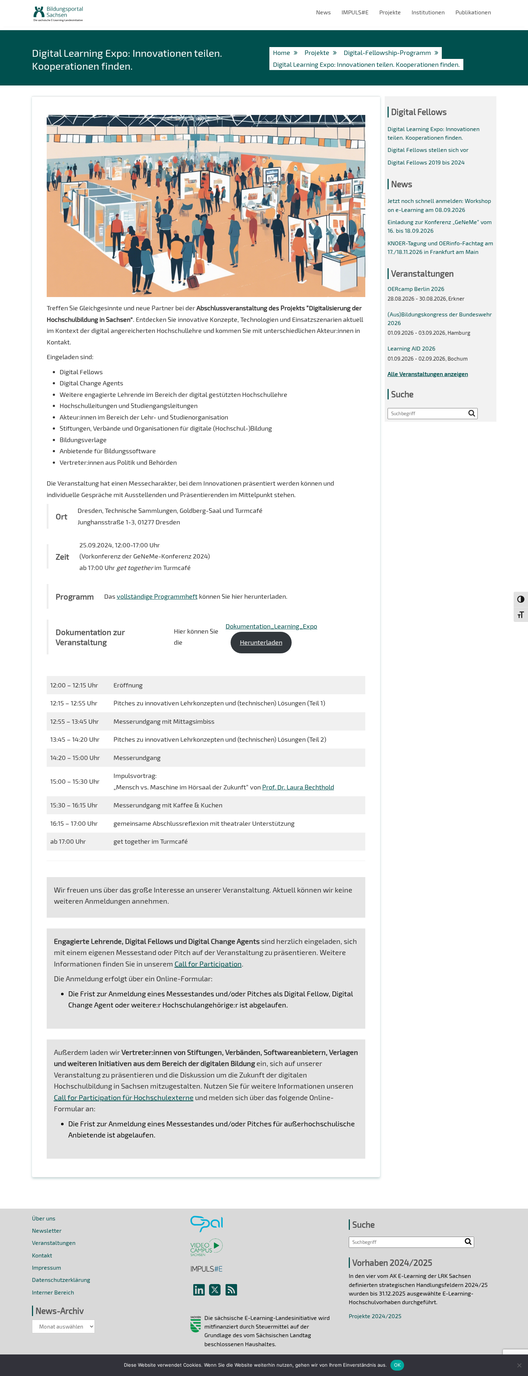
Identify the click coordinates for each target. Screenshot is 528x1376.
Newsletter (46, 1230)
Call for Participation (208, 963)
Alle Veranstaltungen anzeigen (428, 373)
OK (397, 1365)
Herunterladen (261, 642)
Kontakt (42, 1255)
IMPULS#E (355, 12)
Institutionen (428, 12)
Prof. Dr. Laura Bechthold (298, 787)
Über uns (43, 1218)
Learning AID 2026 (411, 348)
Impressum (46, 1267)
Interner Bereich (53, 1292)
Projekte (390, 12)
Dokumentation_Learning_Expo (271, 626)
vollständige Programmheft (157, 596)
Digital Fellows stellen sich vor (428, 149)
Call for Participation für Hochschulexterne (124, 1097)
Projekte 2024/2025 (375, 1315)
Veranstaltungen (53, 1242)
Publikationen (473, 12)
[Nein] (519, 1365)
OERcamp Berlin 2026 (416, 288)
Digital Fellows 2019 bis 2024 (426, 162)
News (323, 12)
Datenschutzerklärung (61, 1279)
